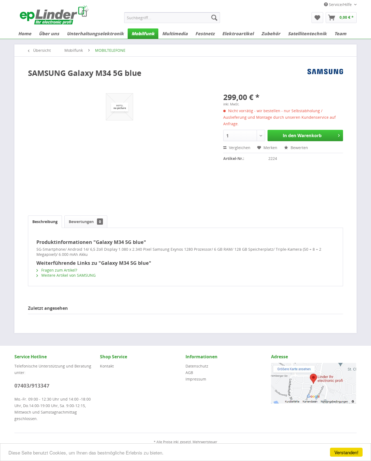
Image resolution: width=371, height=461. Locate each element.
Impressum (196, 379)
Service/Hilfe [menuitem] (340, 4)
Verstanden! (346, 452)
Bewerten (299, 147)
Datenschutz (197, 366)
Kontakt (107, 366)
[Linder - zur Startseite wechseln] (54, 14)
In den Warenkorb (302, 135)
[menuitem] (172, 17)
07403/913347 (31, 385)
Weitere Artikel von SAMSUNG (68, 275)
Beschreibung (45, 221)
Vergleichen (239, 147)
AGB (189, 372)
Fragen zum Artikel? (58, 270)
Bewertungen (85, 221)
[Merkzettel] (317, 17)
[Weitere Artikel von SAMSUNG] (325, 78)
